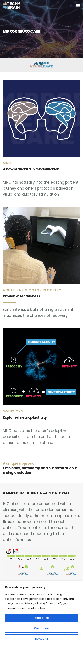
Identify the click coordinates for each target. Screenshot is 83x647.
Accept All (41, 618)
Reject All (41, 639)
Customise (41, 628)
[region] (41, 614)
